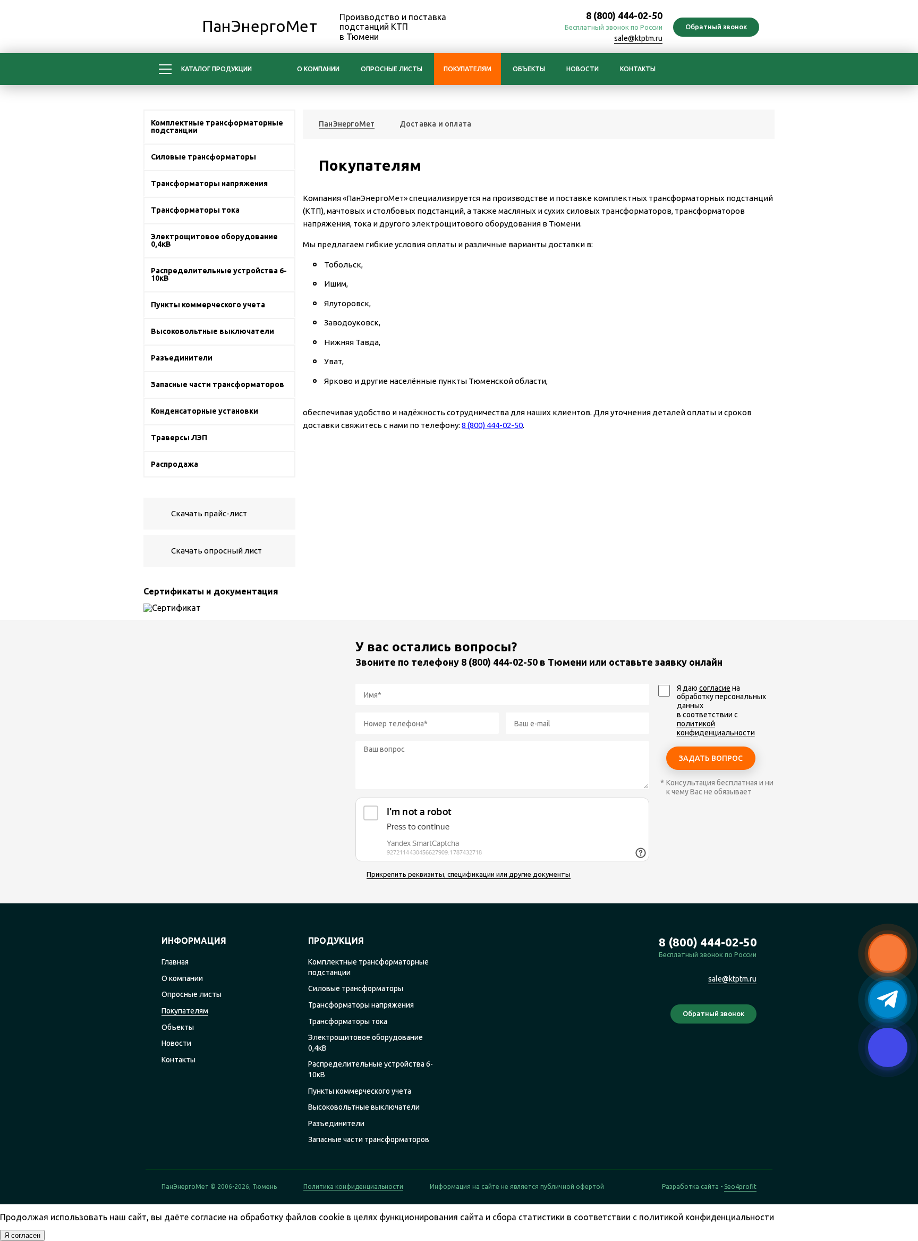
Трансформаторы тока (195, 210)
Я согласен (22, 1235)
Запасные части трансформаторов (217, 384)
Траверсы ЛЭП (179, 437)
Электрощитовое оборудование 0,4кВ (214, 240)
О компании (318, 68)
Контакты (638, 68)
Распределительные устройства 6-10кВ (219, 274)
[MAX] (492, 27)
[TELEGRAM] (515, 27)
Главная (175, 962)
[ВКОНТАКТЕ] (538, 27)
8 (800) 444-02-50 (624, 15)
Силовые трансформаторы (203, 157)
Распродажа (174, 464)
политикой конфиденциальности (716, 728)
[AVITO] (747, 1054)
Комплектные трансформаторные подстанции (217, 127)
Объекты (529, 68)
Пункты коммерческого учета (208, 304)
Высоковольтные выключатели (212, 331)
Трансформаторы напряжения (209, 183)
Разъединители (181, 358)
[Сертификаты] (219, 607)
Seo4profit (740, 1187)
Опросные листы (391, 68)
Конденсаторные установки (204, 411)
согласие (714, 688)
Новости (582, 68)
